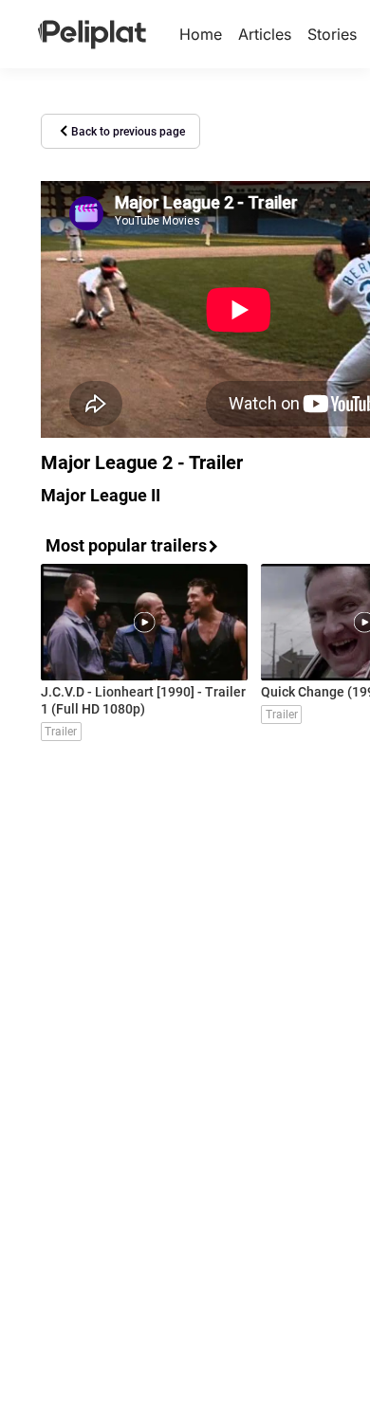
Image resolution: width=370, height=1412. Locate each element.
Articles (264, 34)
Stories (332, 34)
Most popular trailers (126, 545)
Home (200, 34)
